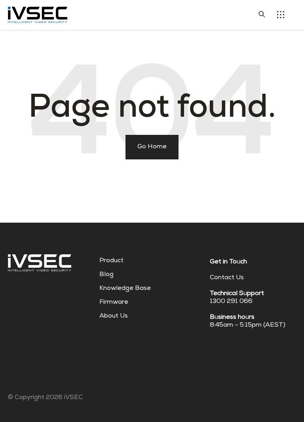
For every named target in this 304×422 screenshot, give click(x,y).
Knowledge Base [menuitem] (125, 289)
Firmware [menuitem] (113, 302)
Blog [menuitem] (106, 275)
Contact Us (227, 278)
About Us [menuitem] (113, 316)
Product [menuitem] (111, 261)
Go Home (152, 147)
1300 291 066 (231, 302)
